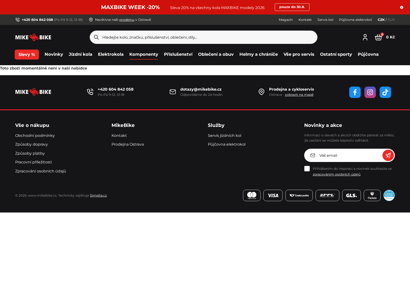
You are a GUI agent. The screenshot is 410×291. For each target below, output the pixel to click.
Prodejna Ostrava (128, 144)
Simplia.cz (98, 195)
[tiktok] (385, 92)
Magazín (286, 20)
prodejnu (126, 20)
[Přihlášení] (365, 36)
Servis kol (325, 20)
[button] (402, 7)
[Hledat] (96, 37)
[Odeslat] (388, 155)
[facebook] (355, 92)
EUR (391, 20)
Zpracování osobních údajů (40, 171)
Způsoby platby (30, 153)
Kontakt (305, 20)
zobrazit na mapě (299, 94)
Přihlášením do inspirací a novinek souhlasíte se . (352, 171)
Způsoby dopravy (31, 144)
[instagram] (370, 92)
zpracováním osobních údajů (336, 174)
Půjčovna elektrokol (355, 20)
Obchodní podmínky (35, 135)
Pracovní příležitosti (33, 162)
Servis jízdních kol (224, 135)
